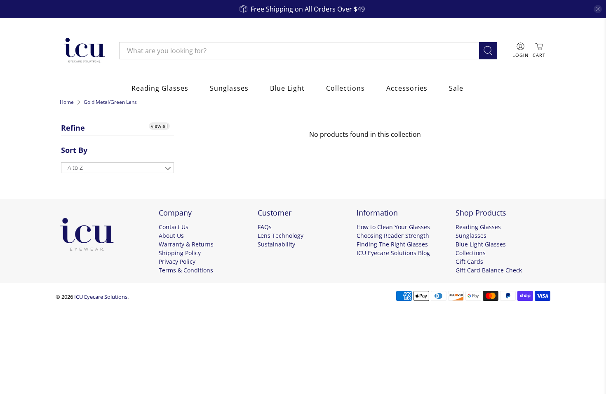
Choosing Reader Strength (393, 235)
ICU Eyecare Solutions (100, 296)
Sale (456, 88)
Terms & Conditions (186, 270)
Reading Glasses (160, 88)
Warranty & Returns (186, 244)
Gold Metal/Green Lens (110, 102)
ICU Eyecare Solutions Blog (393, 253)
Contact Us (173, 227)
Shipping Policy (180, 253)
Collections (345, 88)
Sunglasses (229, 88)
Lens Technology (280, 235)
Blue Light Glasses (481, 244)
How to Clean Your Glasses (393, 227)
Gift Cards (469, 261)
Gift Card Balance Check (489, 270)
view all (159, 125)
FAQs (265, 227)
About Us (171, 235)
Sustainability (276, 244)
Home (67, 102)
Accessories (406, 88)
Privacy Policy (177, 261)
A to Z (75, 167)
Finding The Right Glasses (392, 244)
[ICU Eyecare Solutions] (83, 50)
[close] (598, 9)
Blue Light (287, 88)
